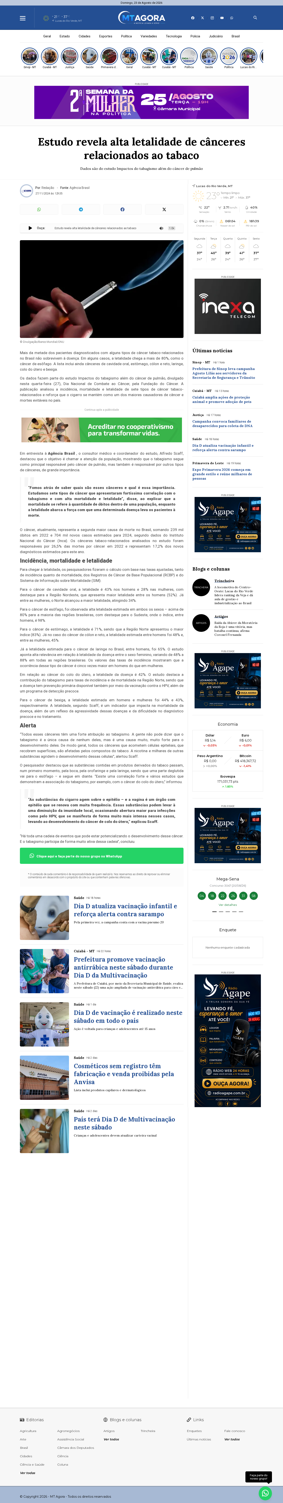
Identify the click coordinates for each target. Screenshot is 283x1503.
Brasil (236, 36)
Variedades (149, 36)
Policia (195, 36)
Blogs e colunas (211, 569)
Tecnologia (174, 36)
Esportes (105, 36)
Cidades (84, 36)
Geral (47, 36)
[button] (214, 911)
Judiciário (216, 36)
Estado (65, 36)
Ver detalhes (228, 905)
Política (126, 36)
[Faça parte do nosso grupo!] (265, 1492)
